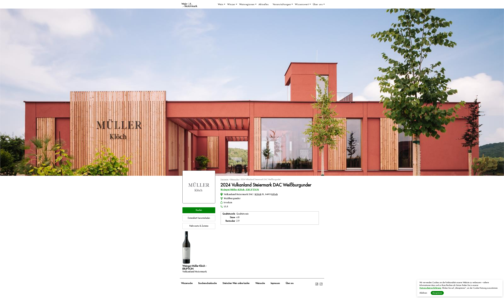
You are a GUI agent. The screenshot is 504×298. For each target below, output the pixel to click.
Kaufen (199, 210)
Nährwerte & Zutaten (198, 226)
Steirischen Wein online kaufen (236, 283)
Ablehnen (423, 293)
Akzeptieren (437, 293)
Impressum (275, 283)
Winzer (231, 4)
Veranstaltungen (282, 4)
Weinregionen (247, 4)
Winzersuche (187, 283)
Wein (220, 4)
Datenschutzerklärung (430, 288)
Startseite (224, 179)
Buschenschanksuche (207, 283)
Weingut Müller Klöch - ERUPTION (239, 189)
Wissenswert (302, 4)
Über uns (318, 4)
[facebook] (317, 285)
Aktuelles (264, 4)
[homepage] (189, 5)
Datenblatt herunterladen (199, 218)
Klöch (258, 194)
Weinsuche (234, 179)
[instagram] (321, 285)
